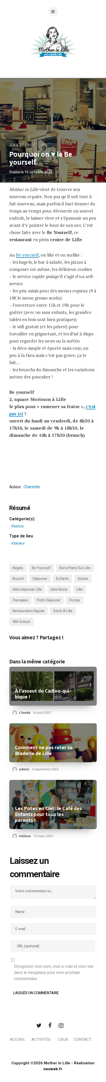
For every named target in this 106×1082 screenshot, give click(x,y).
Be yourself (27, 255)
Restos (49, 145)
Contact (82, 1039)
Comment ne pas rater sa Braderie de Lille (44, 750)
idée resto (59, 589)
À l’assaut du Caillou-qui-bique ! (43, 694)
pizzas (74, 600)
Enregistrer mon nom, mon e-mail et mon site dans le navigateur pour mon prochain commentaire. (54, 972)
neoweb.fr (52, 1069)
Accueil (17, 1039)
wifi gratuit (21, 621)
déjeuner (40, 578)
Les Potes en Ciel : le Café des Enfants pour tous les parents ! (48, 814)
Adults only (22, 145)
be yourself (41, 568)
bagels (18, 568)
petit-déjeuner (48, 600)
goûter (83, 578)
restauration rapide (29, 611)
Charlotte (32, 487)
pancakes (20, 600)
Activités (40, 1039)
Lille (79, 589)
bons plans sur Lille (74, 568)
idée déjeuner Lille (27, 589)
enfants (62, 578)
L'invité (24, 712)
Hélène (25, 836)
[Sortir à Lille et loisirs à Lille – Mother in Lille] (53, 48)
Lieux (63, 1039)
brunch (18, 578)
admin (24, 769)
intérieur (18, 543)
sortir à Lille (63, 611)
